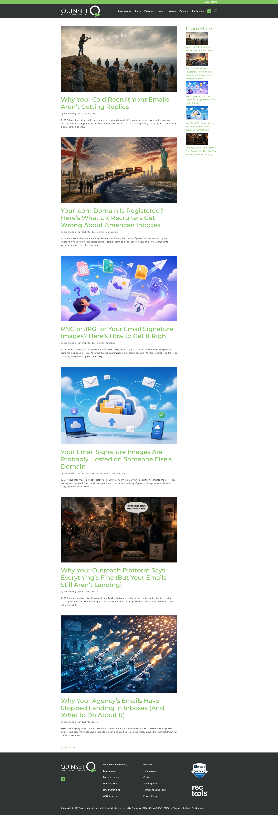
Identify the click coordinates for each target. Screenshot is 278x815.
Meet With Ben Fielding (115, 764)
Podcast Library (111, 777)
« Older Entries (68, 747)
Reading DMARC (210, 2)
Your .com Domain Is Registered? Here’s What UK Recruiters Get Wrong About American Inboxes (112, 218)
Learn (94, 113)
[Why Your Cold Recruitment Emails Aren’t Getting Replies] (197, 38)
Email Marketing (107, 343)
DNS (101, 473)
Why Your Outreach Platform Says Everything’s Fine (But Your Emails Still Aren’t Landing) (114, 577)
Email (107, 473)
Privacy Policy (150, 796)
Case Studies (124, 11)
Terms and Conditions (154, 789)
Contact (147, 777)
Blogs (138, 11)
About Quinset (150, 783)
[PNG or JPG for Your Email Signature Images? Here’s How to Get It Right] (197, 87)
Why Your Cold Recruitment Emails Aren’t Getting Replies (115, 103)
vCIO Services (110, 796)
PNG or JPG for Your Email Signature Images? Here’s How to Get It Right (117, 332)
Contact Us (198, 11)
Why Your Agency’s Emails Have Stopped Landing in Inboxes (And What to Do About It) (112, 708)
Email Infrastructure (108, 232)
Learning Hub (110, 783)
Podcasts (148, 11)
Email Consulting (111, 789)
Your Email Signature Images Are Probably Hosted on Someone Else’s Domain (116, 459)
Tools (160, 11)
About (172, 11)
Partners (183, 11)
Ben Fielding (70, 113)
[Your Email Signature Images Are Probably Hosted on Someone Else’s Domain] (197, 113)
